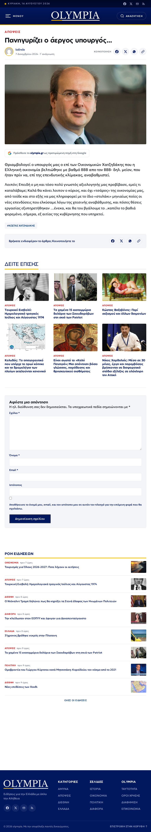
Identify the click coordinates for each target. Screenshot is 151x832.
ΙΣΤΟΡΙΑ (95, 789)
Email (13, 470)
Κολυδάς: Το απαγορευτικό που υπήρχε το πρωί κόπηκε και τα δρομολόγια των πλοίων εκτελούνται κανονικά (25, 365)
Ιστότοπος (15, 485)
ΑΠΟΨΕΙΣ (13, 32)
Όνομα (14, 455)
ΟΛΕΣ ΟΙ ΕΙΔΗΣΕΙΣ (75, 700)
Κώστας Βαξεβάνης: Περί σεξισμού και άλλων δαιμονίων (124, 311)
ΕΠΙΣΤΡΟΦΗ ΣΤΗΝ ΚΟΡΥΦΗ (129, 826)
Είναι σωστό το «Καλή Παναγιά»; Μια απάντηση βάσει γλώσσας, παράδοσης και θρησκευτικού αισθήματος (75, 365)
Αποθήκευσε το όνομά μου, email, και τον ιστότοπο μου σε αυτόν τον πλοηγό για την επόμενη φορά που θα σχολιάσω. (75, 506)
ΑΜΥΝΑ (63, 789)
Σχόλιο (14, 413)
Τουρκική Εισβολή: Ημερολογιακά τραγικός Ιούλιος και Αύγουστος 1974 (24, 313)
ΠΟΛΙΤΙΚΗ (96, 802)
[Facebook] (124, 3)
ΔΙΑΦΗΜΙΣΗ (129, 802)
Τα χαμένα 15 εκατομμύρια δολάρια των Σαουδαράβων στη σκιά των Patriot (73, 313)
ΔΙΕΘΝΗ (63, 802)
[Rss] (143, 3)
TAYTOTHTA (129, 789)
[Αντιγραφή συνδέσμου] (142, 51)
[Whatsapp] (134, 51)
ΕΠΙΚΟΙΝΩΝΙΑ (131, 809)
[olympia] (75, 16)
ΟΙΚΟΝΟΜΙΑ (98, 795)
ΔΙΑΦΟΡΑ (96, 809)
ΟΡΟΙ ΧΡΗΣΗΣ (131, 795)
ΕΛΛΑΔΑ (63, 809)
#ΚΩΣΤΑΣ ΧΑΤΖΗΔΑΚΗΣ (21, 225)
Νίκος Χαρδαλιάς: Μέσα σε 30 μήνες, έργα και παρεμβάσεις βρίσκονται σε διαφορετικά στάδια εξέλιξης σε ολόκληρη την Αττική (123, 367)
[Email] (137, 3)
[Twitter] (131, 3)
